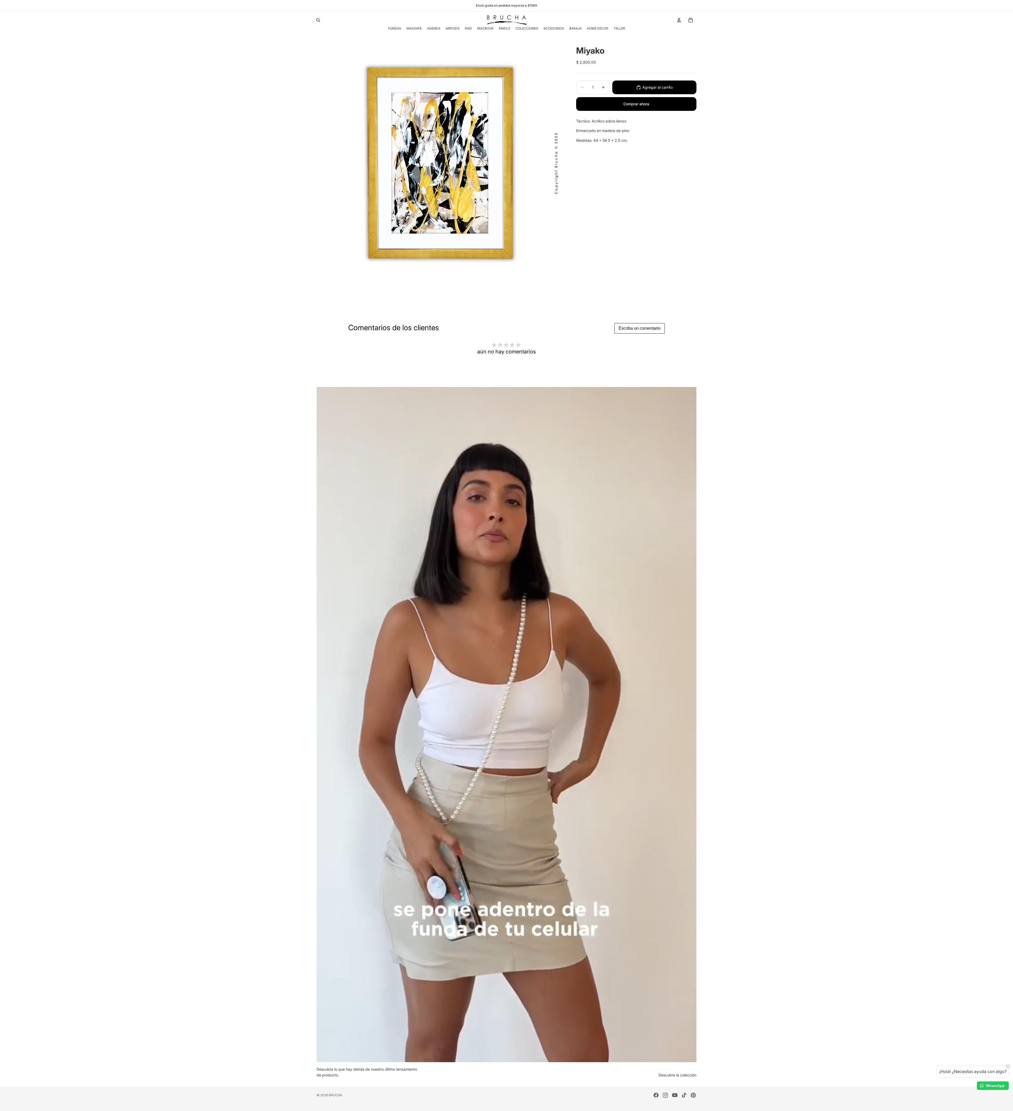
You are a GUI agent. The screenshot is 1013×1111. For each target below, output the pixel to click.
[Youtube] (675, 1095)
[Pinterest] (693, 1095)
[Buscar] (318, 20)
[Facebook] (656, 1095)
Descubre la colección (677, 1075)
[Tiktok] (684, 1095)
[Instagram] (665, 1095)
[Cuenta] (679, 20)
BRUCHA (335, 1095)
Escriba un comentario (640, 328)
